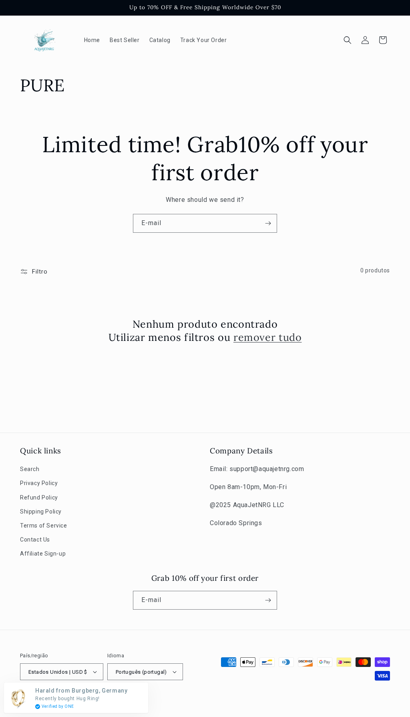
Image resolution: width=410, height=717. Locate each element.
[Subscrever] (268, 223)
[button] (347, 40)
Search (30, 469)
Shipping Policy (41, 511)
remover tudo (267, 337)
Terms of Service (43, 525)
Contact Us (35, 539)
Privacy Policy (39, 483)
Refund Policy (39, 497)
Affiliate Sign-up (43, 553)
